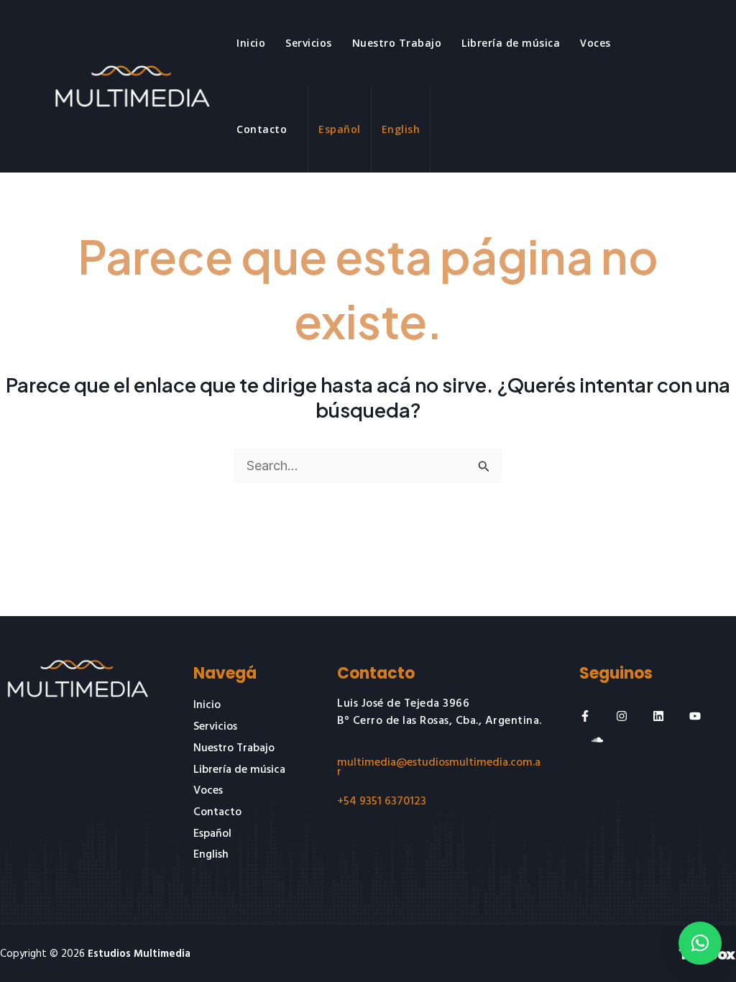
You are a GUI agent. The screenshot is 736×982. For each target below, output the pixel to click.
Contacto (261, 129)
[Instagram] (621, 716)
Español (339, 129)
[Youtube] (695, 716)
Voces (595, 43)
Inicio (250, 43)
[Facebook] (585, 716)
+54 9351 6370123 (381, 801)
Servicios (308, 43)
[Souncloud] (597, 739)
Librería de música (510, 43)
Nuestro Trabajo (397, 43)
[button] (700, 943)
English (401, 129)
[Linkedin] (658, 716)
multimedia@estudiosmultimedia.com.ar (438, 767)
